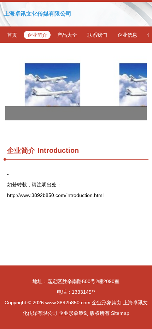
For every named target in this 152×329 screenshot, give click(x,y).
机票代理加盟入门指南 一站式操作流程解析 (76, 85)
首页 (12, 35)
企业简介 (37, 35)
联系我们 (97, 35)
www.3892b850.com (67, 302)
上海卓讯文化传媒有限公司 (37, 14)
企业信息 (127, 35)
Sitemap (120, 313)
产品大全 (67, 35)
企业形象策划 (107, 302)
